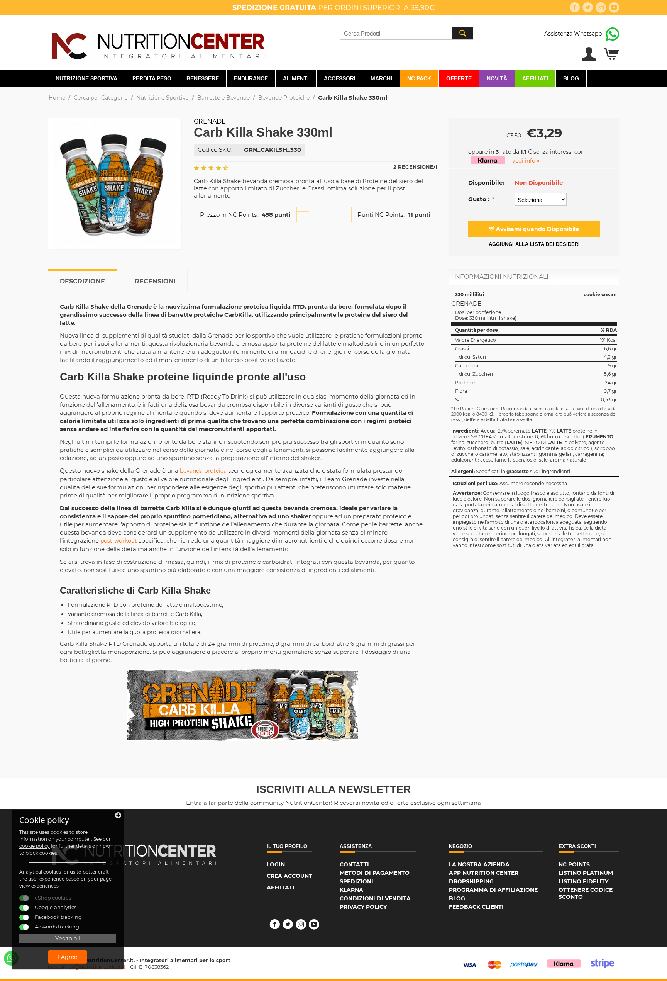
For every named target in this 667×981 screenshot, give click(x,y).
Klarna (351, 889)
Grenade (210, 121)
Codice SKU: (215, 149)
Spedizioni (356, 881)
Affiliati (535, 78)
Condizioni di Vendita (375, 898)
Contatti (354, 864)
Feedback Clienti (476, 906)
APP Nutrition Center (483, 872)
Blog (571, 78)
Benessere (202, 78)
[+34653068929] (11, 958)
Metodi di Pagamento (375, 872)
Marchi (381, 78)
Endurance (251, 78)
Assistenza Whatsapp (573, 33)
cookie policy (34, 846)
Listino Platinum (586, 872)
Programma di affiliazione (493, 889)
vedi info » (526, 160)
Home (57, 97)
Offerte (459, 78)
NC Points (574, 864)
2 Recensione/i (415, 167)
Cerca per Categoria (101, 97)
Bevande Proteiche (284, 97)
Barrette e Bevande (223, 97)
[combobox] (406, 33)
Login (276, 864)
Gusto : (479, 199)
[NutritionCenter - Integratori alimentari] (157, 44)
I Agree (67, 957)
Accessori (340, 78)
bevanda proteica (203, 470)
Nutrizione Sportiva (86, 78)
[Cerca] (462, 33)
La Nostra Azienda (479, 864)
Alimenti (296, 78)
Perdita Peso (151, 78)
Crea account (289, 875)
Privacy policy (363, 906)
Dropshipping (471, 881)
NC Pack (419, 78)
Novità (497, 78)
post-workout (118, 540)
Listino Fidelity (583, 881)
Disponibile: (486, 182)
